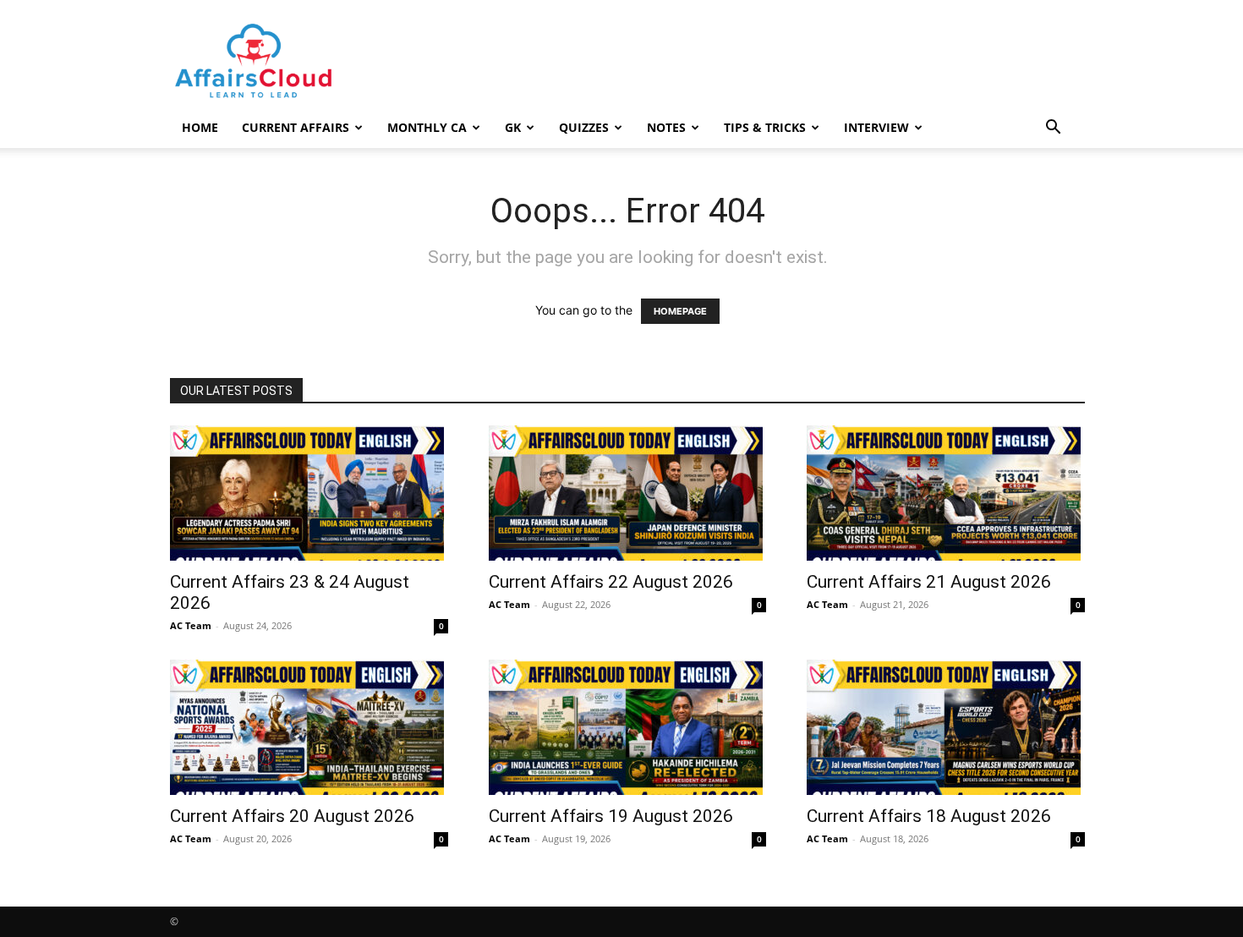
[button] (1052, 129)
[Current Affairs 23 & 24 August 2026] (309, 493)
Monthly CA (427, 127)
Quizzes (584, 127)
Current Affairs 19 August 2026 (611, 816)
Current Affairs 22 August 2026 (611, 582)
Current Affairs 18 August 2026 (929, 816)
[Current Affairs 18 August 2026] (946, 727)
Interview (876, 127)
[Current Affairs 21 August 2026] (946, 493)
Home (200, 127)
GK (513, 127)
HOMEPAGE (680, 311)
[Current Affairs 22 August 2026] (628, 493)
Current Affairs (295, 127)
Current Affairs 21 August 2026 (929, 582)
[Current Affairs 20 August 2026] (309, 727)
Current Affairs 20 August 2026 (292, 816)
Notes (666, 127)
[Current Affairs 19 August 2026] (628, 727)
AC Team (190, 625)
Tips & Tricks (765, 127)
